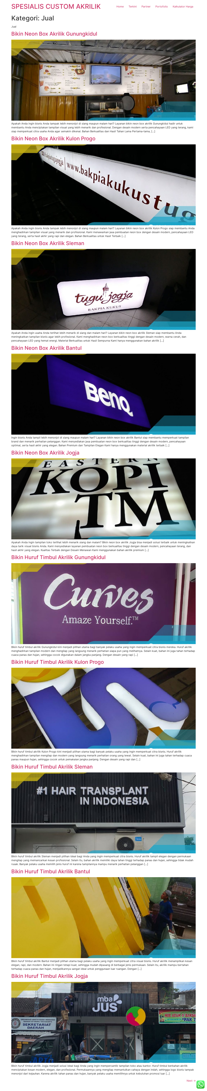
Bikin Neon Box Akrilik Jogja (45, 453)
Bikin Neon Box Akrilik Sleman (47, 243)
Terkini (133, 6)
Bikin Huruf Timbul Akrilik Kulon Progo (57, 662)
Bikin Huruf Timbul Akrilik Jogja (49, 976)
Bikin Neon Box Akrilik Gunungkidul (54, 34)
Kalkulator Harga (183, 6)
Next (191, 1080)
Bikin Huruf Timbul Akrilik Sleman (52, 767)
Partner (146, 6)
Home (120, 6)
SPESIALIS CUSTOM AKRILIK (56, 6)
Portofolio (161, 6)
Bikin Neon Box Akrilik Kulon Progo (53, 138)
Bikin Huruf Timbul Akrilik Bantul (50, 871)
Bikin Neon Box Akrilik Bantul (46, 348)
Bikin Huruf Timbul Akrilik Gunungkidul (58, 557)
